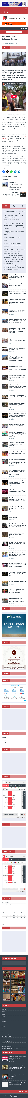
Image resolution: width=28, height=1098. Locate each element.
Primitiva (4, 739)
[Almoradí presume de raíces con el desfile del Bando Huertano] (5, 426)
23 (24, 915)
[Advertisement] (14, 719)
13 (14, 912)
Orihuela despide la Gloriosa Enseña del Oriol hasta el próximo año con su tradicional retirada (17, 499)
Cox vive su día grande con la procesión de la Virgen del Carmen (16, 534)
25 (7, 917)
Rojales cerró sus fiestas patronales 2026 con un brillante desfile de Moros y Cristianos (17, 600)
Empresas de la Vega (7, 1046)
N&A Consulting (14, 1096)
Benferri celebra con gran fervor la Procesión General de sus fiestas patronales (17, 311)
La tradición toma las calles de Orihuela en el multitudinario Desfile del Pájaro (17, 508)
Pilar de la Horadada (6, 1036)
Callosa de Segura (6, 1034)
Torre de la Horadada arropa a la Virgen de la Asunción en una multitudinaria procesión (17, 276)
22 (21, 915)
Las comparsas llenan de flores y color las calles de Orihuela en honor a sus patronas (17, 482)
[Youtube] (4, 12)
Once (3, 746)
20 (14, 915)
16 (24, 912)
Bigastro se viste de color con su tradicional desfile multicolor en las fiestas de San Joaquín (17, 321)
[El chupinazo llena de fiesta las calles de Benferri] (5, 349)
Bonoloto (4, 737)
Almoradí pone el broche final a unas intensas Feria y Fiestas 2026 (17, 377)
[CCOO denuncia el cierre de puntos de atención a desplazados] (5, 1084)
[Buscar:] (14, 32)
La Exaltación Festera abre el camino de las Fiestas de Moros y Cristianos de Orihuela (17, 591)
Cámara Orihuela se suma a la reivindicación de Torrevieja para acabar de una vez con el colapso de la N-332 (14, 255)
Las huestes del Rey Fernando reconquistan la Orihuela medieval (16, 444)
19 (10, 915)
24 (3, 917)
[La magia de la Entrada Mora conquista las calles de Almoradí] (5, 397)
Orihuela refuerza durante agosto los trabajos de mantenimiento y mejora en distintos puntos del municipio (14, 267)
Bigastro (3, 1016)
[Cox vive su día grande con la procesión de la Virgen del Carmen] (5, 534)
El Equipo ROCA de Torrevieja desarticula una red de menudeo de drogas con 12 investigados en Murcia (14, 261)
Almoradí (4, 1014)
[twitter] (7, 12)
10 (3, 912)
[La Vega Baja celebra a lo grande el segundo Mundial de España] (5, 491)
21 (17, 915)
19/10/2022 (5, 43)
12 (10, 912)
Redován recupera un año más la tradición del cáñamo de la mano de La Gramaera (13, 238)
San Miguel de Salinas (7, 1041)
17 (3, 915)
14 (17, 912)
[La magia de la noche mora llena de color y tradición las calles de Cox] (5, 574)
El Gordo (4, 740)
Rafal (3, 1024)
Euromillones (5, 742)
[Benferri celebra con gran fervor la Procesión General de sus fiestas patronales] (5, 311)
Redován (4, 1021)
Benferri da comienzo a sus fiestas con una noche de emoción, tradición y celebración (17, 368)
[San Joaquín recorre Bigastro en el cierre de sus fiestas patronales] (5, 293)
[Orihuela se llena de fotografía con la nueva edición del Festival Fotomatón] (5, 1058)
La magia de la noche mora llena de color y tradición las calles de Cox (17, 574)
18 (7, 915)
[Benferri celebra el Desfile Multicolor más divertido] (5, 285)
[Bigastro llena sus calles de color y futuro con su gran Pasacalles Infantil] (5, 340)
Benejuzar (4, 1038)
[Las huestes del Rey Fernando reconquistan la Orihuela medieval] (5, 444)
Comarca (4, 1043)
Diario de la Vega (14, 43)
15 (21, 912)
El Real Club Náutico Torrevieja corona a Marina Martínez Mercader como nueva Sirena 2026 (14, 232)
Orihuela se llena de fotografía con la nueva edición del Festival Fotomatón (17, 1058)
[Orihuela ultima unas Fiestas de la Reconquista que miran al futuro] (5, 583)
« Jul (3, 924)
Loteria (3, 744)
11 (7, 912)
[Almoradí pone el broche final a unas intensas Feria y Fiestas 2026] (5, 377)
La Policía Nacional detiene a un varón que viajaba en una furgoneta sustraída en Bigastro (13, 244)
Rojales (3, 1019)
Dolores (3, 1026)
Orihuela (4, 1009)
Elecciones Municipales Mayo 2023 (10, 1048)
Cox (2, 1031)
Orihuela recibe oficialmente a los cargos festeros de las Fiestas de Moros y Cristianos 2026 (17, 565)
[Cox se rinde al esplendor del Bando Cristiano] (5, 517)
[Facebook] (1, 12)
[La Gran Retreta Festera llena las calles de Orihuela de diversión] (5, 453)
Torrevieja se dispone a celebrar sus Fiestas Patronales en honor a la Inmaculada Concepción (17, 1067)
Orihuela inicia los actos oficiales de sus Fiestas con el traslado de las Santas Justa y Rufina (17, 525)
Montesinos (4, 1029)
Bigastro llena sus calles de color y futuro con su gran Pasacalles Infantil (17, 340)
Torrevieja (4, 1011)
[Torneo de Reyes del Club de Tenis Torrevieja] (5, 1076)
